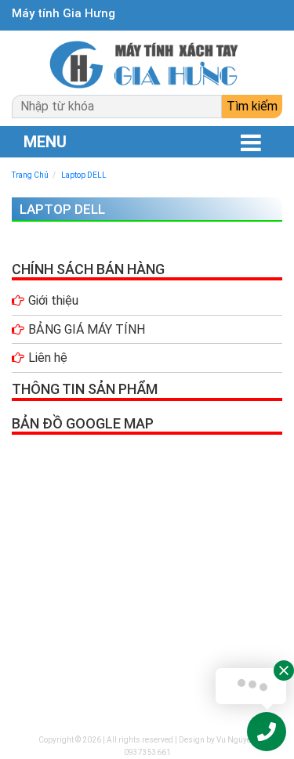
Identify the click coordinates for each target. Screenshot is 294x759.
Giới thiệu (53, 300)
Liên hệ (47, 357)
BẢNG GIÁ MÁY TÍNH (86, 329)
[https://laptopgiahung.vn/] (147, 64)
